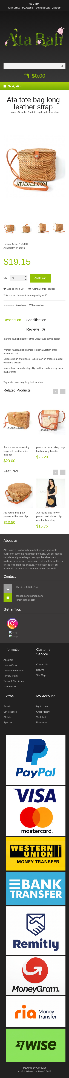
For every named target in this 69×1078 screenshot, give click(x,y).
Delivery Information (14, 670)
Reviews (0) (35, 329)
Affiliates (8, 717)
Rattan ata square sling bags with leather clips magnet (17, 451)
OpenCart (41, 1067)
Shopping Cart (43, 8)
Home (13, 112)
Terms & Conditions (14, 681)
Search (21, 112)
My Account (27, 8)
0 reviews (21, 305)
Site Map (40, 675)
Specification (36, 320)
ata (11, 382)
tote (17, 382)
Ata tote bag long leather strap (43, 112)
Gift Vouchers (11, 711)
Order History (43, 711)
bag (22, 382)
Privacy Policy (11, 676)
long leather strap (34, 382)
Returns (40, 670)
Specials (8, 722)
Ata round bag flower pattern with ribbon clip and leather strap (49, 516)
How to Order (10, 665)
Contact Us (42, 664)
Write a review (36, 305)
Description (12, 320)
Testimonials (10, 686)
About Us (8, 660)
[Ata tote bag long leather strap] (34, 166)
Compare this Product (43, 289)
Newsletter (41, 722)
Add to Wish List (15, 289)
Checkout (56, 8)
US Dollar (34, 4)
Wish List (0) (14, 8)
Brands (7, 706)
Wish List (41, 717)
